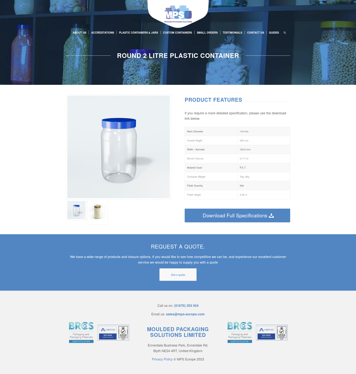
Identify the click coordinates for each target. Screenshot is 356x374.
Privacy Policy (162, 359)
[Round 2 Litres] (97, 212)
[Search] (283, 32)
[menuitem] (79, 32)
